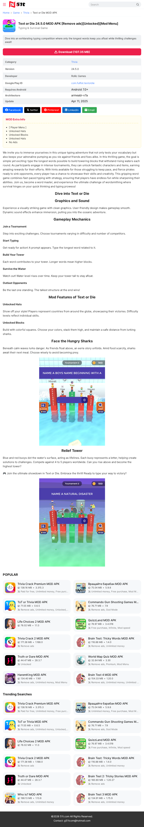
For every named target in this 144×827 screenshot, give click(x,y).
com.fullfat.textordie (82, 83)
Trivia (26, 12)
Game (16, 12)
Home (6, 12)
